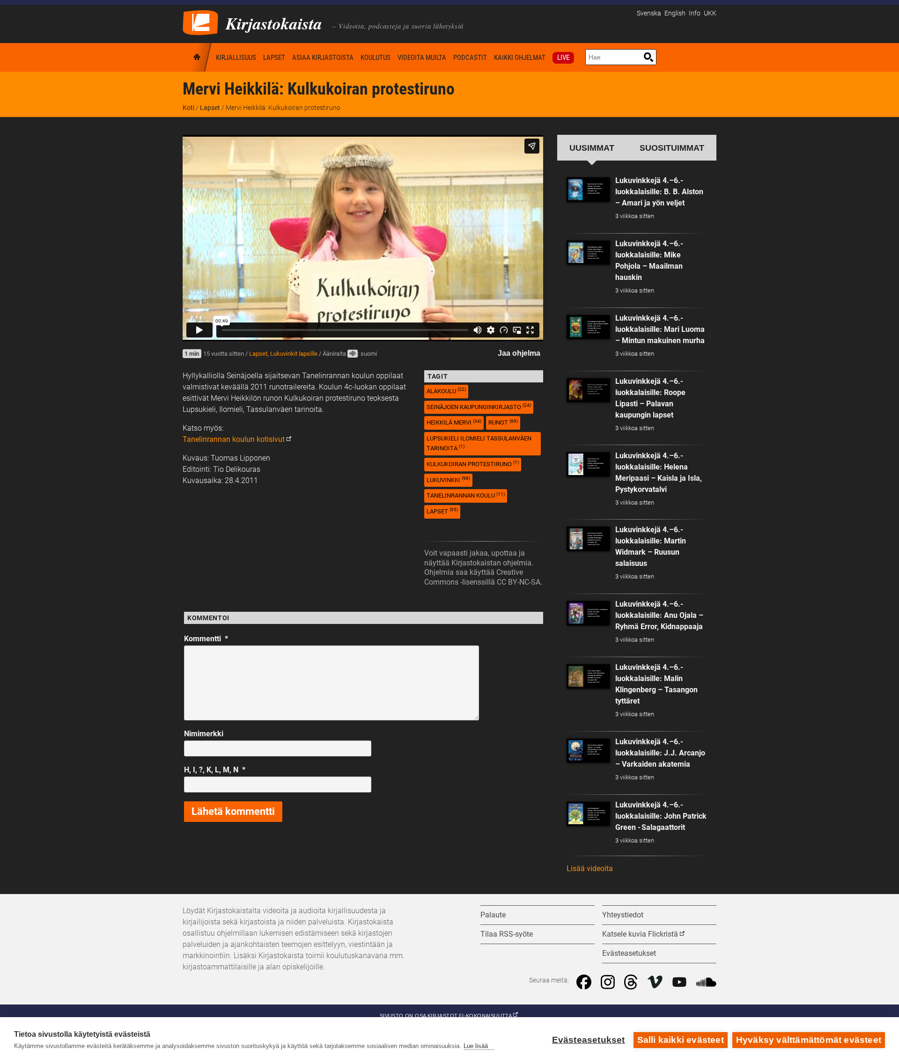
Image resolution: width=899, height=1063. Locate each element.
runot (503, 422)
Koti (198, 57)
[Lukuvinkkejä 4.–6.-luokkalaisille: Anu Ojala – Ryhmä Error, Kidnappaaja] (588, 613)
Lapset (274, 57)
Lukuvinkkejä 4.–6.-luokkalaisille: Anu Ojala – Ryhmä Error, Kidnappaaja (659, 615)
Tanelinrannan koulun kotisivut (234, 439)
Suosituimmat (672, 148)
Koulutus (376, 57)
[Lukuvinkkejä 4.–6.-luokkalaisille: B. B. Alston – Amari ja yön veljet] (588, 189)
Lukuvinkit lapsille (293, 353)
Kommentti (206, 638)
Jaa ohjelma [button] (519, 353)
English (674, 13)
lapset (442, 511)
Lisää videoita (590, 868)
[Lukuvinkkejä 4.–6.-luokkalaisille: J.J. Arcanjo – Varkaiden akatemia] (588, 751)
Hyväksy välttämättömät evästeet (808, 1040)
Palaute (493, 914)
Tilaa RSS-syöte (506, 934)
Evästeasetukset (588, 1040)
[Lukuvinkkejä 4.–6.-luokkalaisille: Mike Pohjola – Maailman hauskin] (588, 253)
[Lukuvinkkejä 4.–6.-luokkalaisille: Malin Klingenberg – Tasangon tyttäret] (588, 676)
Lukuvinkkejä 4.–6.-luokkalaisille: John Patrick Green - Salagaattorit (661, 816)
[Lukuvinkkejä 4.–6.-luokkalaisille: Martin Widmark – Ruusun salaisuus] (588, 539)
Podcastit (470, 57)
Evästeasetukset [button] (629, 953)
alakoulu (446, 391)
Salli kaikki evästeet (680, 1040)
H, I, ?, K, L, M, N (214, 769)
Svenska (649, 13)
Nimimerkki (203, 733)
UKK (710, 13)
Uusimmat (591, 148)
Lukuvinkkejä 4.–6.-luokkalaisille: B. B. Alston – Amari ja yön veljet (659, 191)
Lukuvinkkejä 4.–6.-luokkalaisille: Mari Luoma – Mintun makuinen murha (660, 329)
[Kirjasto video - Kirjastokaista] (200, 21)
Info (694, 13)
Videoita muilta (422, 57)
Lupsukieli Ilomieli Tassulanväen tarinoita (479, 443)
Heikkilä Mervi (454, 422)
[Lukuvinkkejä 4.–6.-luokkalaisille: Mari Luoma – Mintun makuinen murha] (588, 327)
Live (563, 57)
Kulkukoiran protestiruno (473, 464)
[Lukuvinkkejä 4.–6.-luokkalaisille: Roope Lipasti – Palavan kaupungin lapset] (588, 390)
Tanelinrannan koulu (466, 495)
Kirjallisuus (236, 57)
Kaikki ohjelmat (519, 57)
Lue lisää (476, 1045)
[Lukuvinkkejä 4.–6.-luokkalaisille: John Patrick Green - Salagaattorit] (588, 814)
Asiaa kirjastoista (323, 57)
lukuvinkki (448, 480)
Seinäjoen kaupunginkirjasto (479, 407)
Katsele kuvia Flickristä (640, 934)
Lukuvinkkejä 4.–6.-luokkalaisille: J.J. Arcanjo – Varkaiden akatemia (660, 753)
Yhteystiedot (622, 914)
